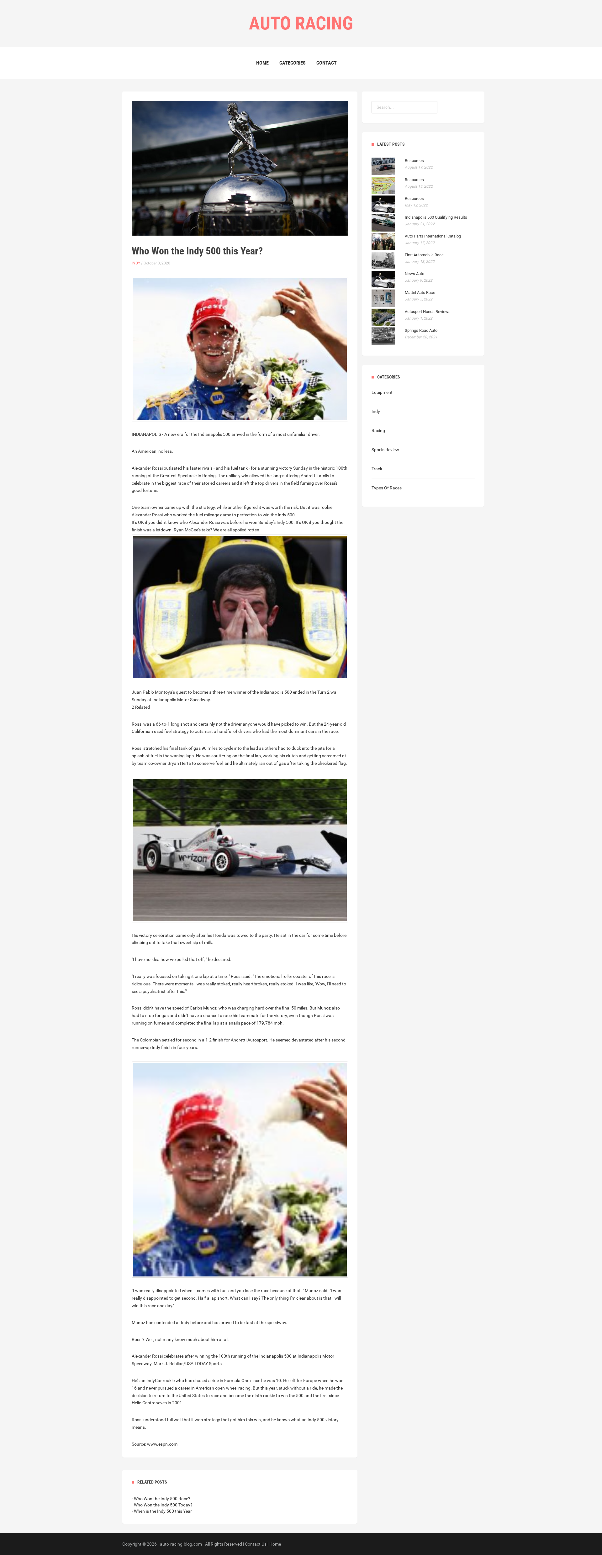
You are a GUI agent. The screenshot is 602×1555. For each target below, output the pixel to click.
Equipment (382, 392)
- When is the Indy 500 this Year (162, 1511)
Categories (292, 63)
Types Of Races (387, 487)
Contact (326, 63)
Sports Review (385, 449)
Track (377, 468)
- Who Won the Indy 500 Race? (161, 1498)
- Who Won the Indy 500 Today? (162, 1504)
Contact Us (256, 1544)
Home (262, 63)
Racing (378, 430)
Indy (136, 263)
